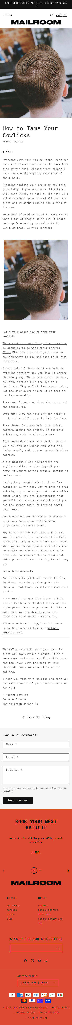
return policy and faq (50, 921)
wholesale (44, 914)
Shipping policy (38, 1018)
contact (43, 905)
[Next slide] (68, 870)
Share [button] (9, 151)
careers (12, 910)
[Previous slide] (3, 870)
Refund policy (60, 1007)
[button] (6, 15)
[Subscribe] (58, 948)
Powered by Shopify (36, 1008)
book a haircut (48, 910)
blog (9, 918)
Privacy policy (26, 1013)
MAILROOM (19, 1008)
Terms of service (49, 1013)
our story (13, 905)
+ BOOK (36, 852)
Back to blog (38, 717)
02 (40, 870)
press (10, 914)
